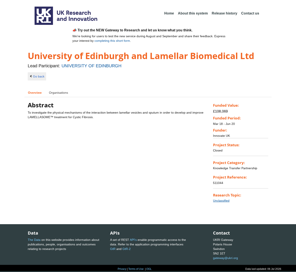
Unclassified (221, 200)
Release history (224, 13)
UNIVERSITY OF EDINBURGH (91, 65)
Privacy (122, 268)
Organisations (58, 92)
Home (169, 13)
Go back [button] (38, 76)
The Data (34, 239)
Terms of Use (136, 268)
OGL (149, 268)
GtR (112, 249)
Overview (35, 92)
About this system (193, 13)
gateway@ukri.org (225, 258)
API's (133, 239)
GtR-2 (126, 249)
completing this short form (112, 40)
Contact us (250, 13)
